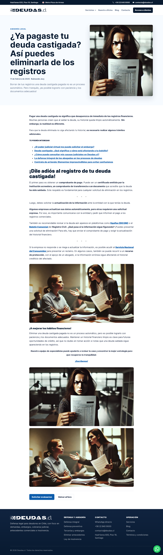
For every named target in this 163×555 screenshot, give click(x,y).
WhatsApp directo (103, 522)
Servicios (89, 10)
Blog (117, 10)
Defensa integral (71, 522)
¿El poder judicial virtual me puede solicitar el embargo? (64, 147)
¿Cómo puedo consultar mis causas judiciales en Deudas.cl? (66, 154)
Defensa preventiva (73, 526)
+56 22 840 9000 (122, 2)
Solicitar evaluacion (42, 497)
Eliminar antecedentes (74, 535)
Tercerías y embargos (74, 530)
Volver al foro (65, 497)
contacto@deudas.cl (144, 2)
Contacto (125, 10)
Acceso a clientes (143, 10)
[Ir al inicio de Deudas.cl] (31, 517)
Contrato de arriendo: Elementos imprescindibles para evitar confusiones (73, 162)
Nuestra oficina (105, 10)
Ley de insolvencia (72, 539)
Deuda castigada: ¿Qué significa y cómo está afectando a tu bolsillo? (71, 150)
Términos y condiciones (137, 535)
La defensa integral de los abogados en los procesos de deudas (68, 158)
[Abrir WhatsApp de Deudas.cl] (157, 549)
